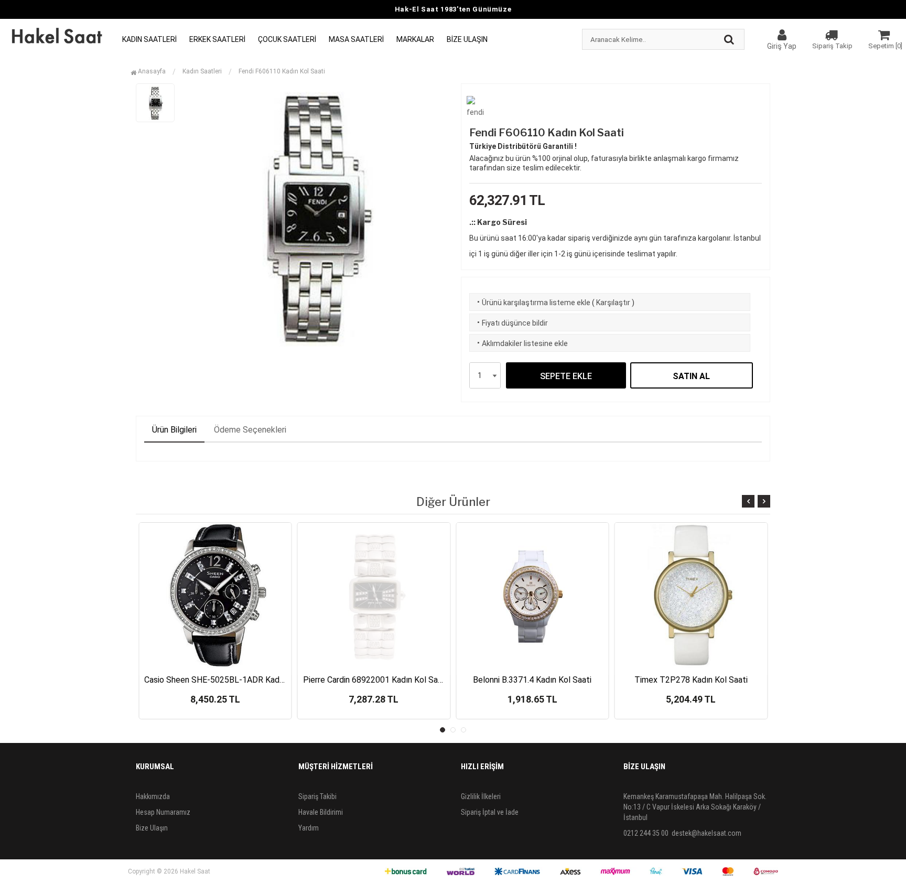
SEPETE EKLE (566, 376)
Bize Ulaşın (467, 39)
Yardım (308, 828)
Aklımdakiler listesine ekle (521, 343)
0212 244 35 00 (645, 833)
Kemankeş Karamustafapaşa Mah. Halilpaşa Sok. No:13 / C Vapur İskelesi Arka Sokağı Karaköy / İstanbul (695, 807)
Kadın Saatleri (149, 39)
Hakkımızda (153, 796)
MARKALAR (415, 39)
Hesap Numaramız (163, 812)
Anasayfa (151, 71)
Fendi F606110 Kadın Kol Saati (282, 71)
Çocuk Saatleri (287, 39)
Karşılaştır (613, 302)
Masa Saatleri (356, 39)
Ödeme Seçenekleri (250, 430)
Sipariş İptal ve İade (490, 812)
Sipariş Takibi (317, 796)
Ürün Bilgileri (174, 430)
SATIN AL (691, 376)
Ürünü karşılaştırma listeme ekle (532, 302)
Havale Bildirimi (320, 812)
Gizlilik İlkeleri (481, 796)
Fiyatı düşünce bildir (511, 323)
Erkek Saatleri (217, 39)
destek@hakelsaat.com (706, 833)
